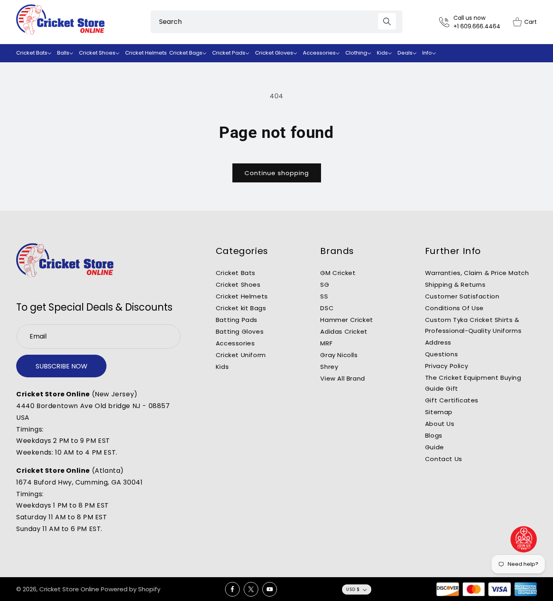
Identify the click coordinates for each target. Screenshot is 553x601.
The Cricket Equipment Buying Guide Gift (473, 383)
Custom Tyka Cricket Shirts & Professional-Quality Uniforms (473, 325)
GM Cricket (337, 273)
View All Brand (342, 378)
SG (324, 284)
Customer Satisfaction (462, 296)
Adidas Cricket (343, 331)
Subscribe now (61, 366)
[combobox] (276, 22)
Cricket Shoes (238, 284)
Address (438, 342)
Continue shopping (277, 173)
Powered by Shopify (130, 589)
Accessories (235, 343)
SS (324, 296)
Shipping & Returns (455, 284)
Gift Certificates (452, 400)
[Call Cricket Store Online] (446, 22)
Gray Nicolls (338, 355)
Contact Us (443, 459)
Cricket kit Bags (241, 308)
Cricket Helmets (242, 296)
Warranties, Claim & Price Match (477, 273)
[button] (35, 53)
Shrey (329, 366)
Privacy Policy (446, 366)
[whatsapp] (524, 539)
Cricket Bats (235, 273)
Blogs (433, 435)
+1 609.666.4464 (476, 26)
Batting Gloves (240, 331)
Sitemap (439, 412)
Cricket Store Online (69, 589)
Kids (222, 366)
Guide (434, 447)
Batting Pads (236, 319)
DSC (327, 308)
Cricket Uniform (241, 355)
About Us (440, 423)
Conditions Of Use (454, 308)
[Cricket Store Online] (64, 260)
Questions (441, 354)
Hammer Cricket (346, 319)
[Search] (387, 21)
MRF (326, 343)
